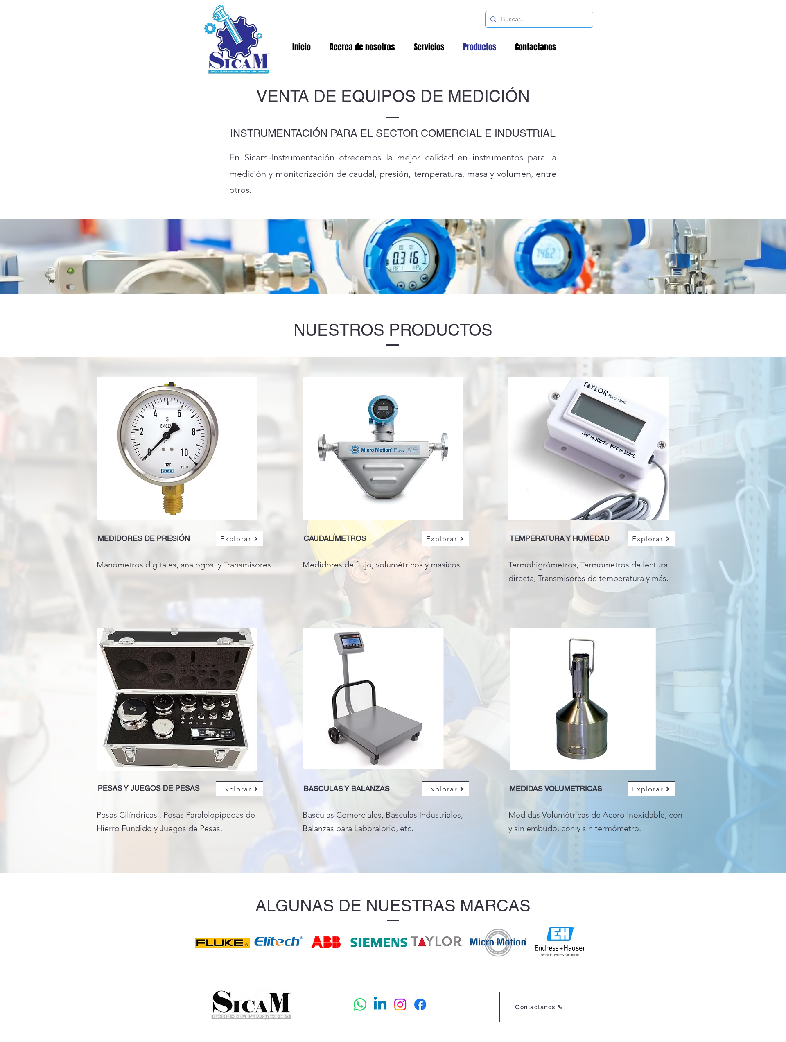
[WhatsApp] (360, 1005)
